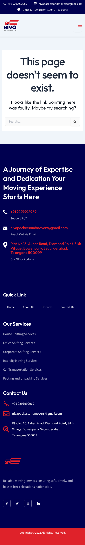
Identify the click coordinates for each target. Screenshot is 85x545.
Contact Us (67, 307)
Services (47, 307)
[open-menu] (77, 25)
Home (11, 307)
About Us (28, 307)
